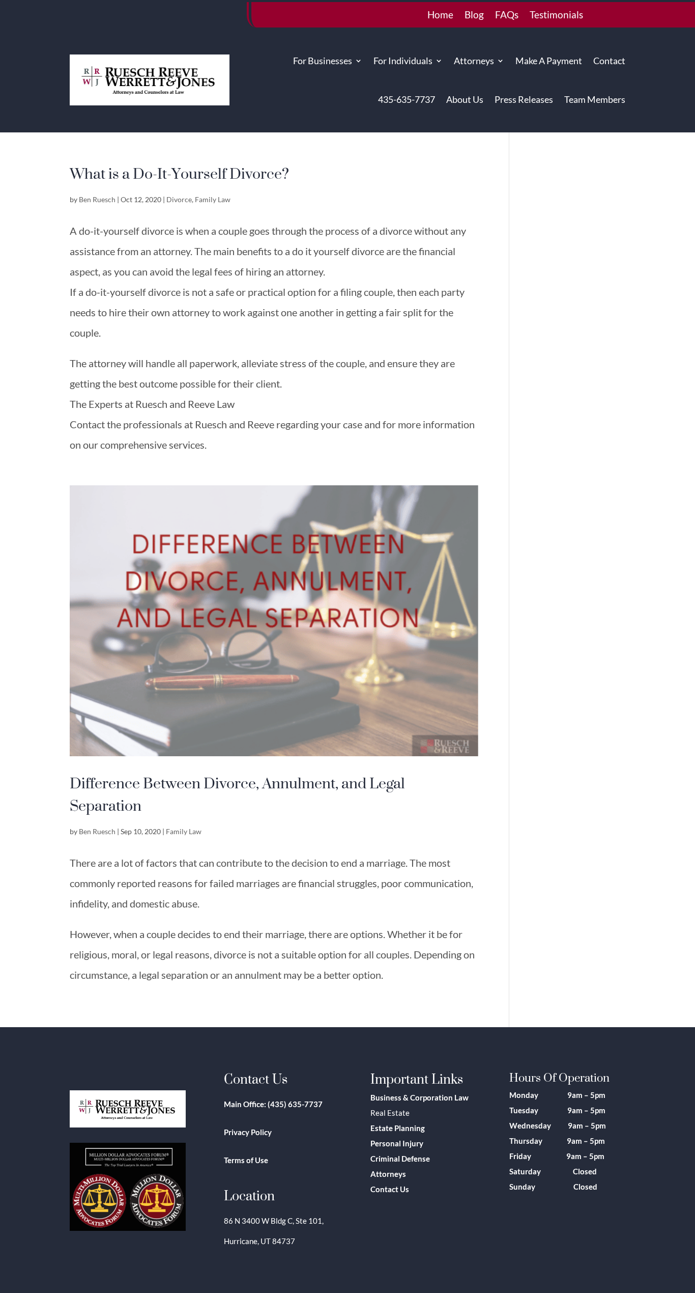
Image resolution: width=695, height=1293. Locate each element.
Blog (474, 15)
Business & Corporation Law (419, 1097)
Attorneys (474, 60)
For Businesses (322, 60)
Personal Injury (396, 1143)
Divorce (179, 199)
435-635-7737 (406, 99)
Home (440, 15)
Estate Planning (397, 1128)
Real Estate (390, 1112)
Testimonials (556, 15)
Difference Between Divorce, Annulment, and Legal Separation (237, 794)
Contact (609, 60)
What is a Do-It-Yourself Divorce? (179, 173)
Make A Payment (548, 60)
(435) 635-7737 (295, 1104)
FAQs (506, 15)
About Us (464, 99)
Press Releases (524, 99)
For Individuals (402, 60)
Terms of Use (246, 1160)
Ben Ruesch (97, 199)
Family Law (212, 199)
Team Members (594, 99)
